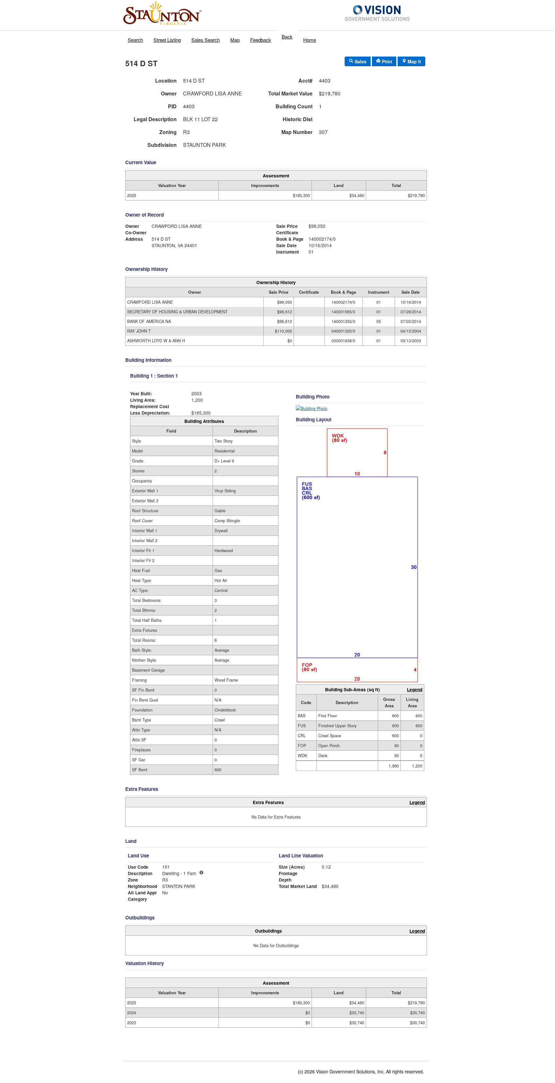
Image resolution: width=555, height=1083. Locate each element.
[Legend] (201, 872)
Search (135, 39)
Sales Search (205, 39)
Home (309, 39)
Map (235, 39)
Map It (413, 61)
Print (386, 61)
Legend (414, 689)
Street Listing (167, 39)
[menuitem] (135, 38)
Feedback (260, 39)
